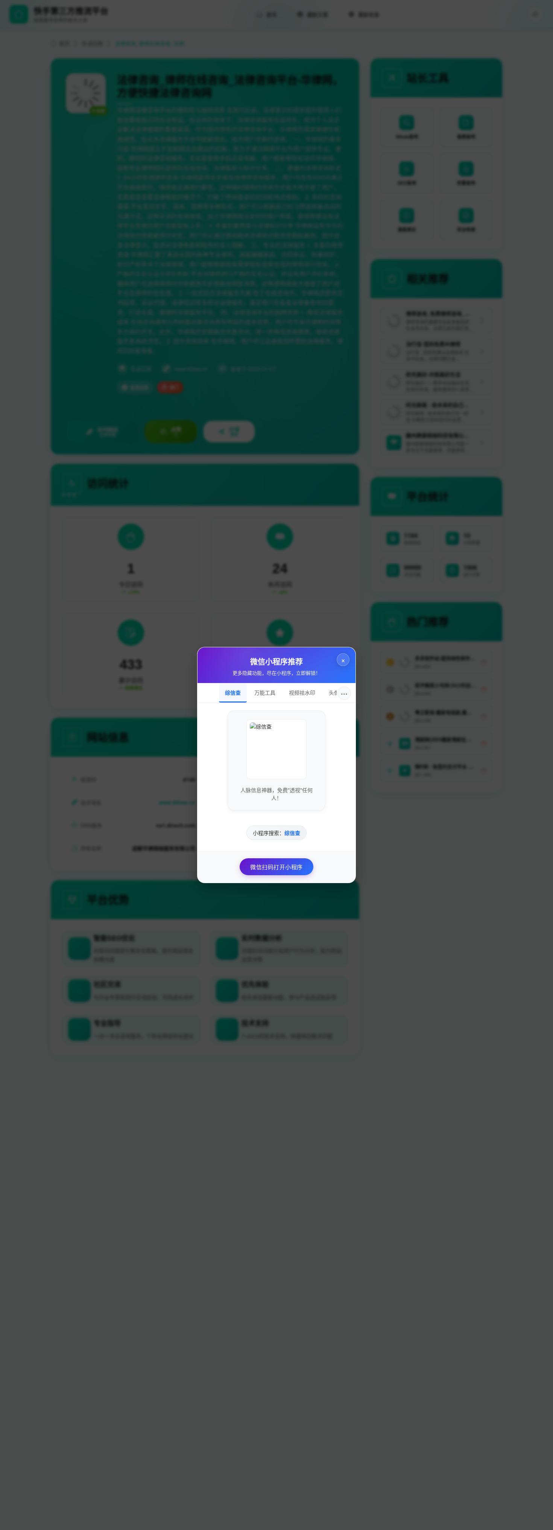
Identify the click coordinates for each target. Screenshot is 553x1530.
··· (344, 693)
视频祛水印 (302, 692)
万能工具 (264, 692)
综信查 (233, 692)
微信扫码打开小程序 (276, 867)
